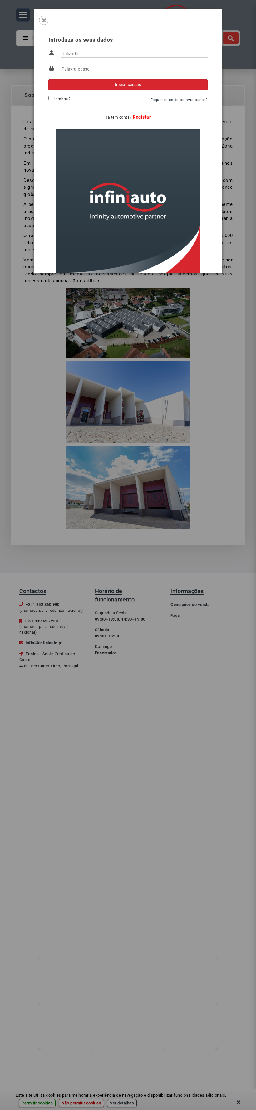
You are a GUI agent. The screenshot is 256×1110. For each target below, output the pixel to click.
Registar (142, 116)
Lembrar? (62, 99)
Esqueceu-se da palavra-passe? (179, 100)
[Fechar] (43, 20)
